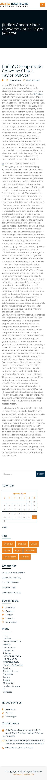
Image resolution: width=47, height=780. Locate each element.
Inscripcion (8, 650)
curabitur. (8, 544)
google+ (9, 611)
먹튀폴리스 (38, 94)
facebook (10, 607)
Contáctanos (9, 647)
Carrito (6, 680)
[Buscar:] (19, 474)
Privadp (7, 653)
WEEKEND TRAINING (11, 592)
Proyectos (8, 674)
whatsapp (10, 622)
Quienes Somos (10, 671)
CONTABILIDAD (11, 662)
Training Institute (23, 774)
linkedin (9, 618)
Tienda (6, 677)
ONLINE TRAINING (10, 582)
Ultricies (25, 557)
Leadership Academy (11, 577)
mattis (17, 550)
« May (4, 527)
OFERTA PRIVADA (12, 656)
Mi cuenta (8, 683)
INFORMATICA (10, 659)
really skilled (10, 557)
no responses (32, 80)
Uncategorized (8, 587)
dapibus (22, 544)
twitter (9, 614)
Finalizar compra (11, 686)
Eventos (7, 644)
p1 (4, 689)
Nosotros (7, 638)
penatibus (30, 550)
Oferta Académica (12, 641)
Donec (34, 544)
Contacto (7, 692)
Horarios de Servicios (13, 665)
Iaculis (7, 550)
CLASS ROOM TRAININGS (13, 573)
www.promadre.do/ (34, 743)
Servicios (7, 668)
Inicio (5, 635)
